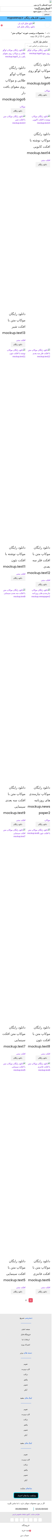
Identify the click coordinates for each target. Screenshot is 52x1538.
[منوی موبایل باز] (47, 25)
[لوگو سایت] (26, 25)
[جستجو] (4, 25)
